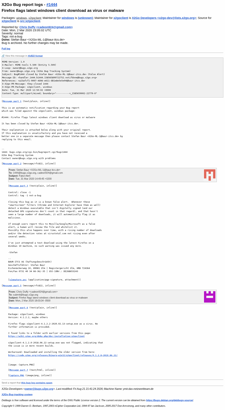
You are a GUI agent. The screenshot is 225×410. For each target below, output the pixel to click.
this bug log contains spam (36, 382)
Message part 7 (19, 370)
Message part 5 (12, 285)
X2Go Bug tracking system (17, 394)
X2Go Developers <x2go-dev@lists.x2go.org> (164, 18)
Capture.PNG (17, 375)
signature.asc (18, 279)
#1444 (51, 4)
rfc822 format (35, 55)
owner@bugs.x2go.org (39, 388)
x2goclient (34, 18)
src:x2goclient (30, 21)
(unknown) (85, 18)
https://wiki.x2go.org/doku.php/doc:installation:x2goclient (46, 336)
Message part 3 (19, 186)
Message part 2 (12, 163)
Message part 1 (12, 101)
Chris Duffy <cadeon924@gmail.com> (46, 27)
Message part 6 (19, 307)
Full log (6, 48)
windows (21, 18)
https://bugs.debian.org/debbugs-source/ (169, 400)
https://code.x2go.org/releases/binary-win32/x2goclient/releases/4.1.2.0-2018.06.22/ (63, 355)
